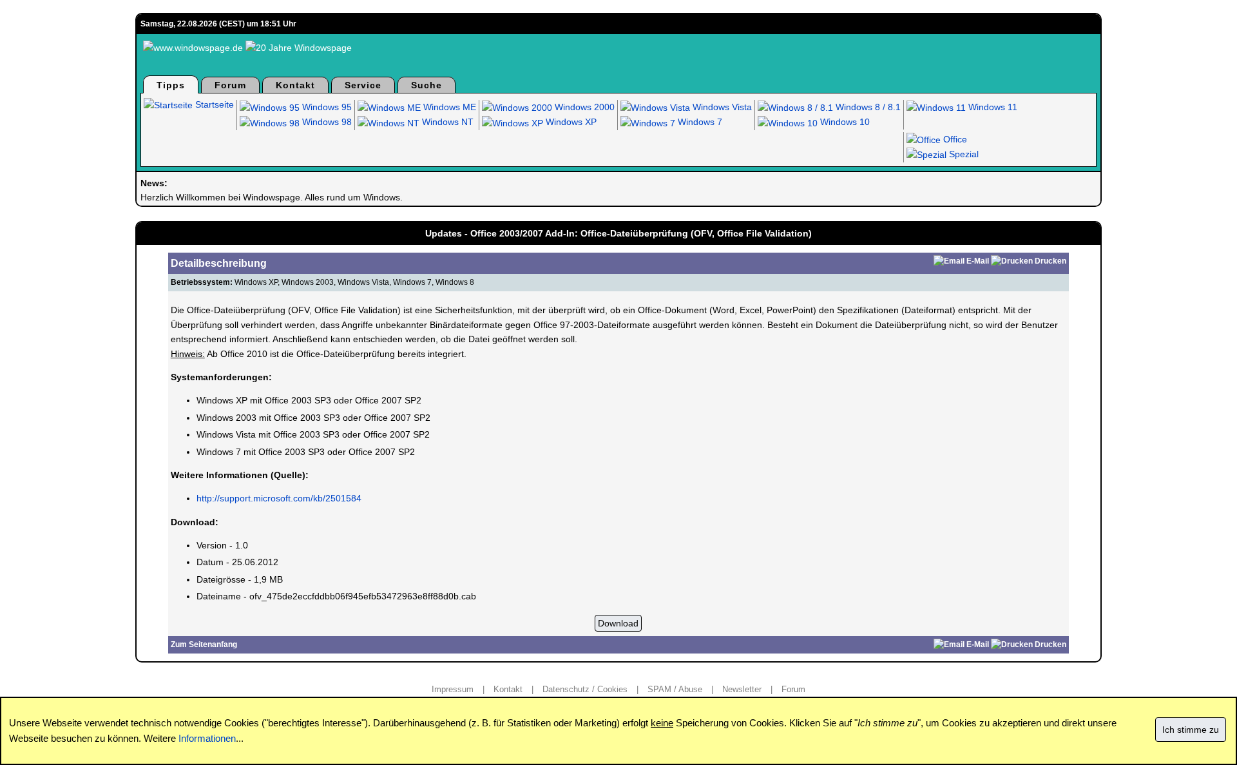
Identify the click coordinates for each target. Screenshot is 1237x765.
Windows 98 (326, 122)
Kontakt (295, 85)
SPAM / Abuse (674, 689)
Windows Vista (721, 107)
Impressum (453, 689)
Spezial (962, 154)
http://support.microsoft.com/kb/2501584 (279, 498)
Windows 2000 (583, 107)
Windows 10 (844, 122)
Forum (230, 85)
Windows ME (448, 107)
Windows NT (446, 122)
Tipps (171, 85)
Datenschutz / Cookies (585, 689)
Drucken (1050, 261)
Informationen (207, 738)
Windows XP (570, 122)
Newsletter (742, 689)
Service (363, 85)
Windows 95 (326, 107)
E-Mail (977, 261)
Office (954, 139)
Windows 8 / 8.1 (867, 107)
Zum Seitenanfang (204, 644)
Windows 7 (698, 122)
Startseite (213, 104)
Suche (426, 85)
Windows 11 (991, 107)
